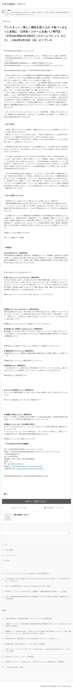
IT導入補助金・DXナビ (14, 4)
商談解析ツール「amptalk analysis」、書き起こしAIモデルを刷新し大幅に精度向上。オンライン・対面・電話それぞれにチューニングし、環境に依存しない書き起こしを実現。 (38, 632)
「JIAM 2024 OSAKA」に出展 (14, 667)
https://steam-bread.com (16, 464)
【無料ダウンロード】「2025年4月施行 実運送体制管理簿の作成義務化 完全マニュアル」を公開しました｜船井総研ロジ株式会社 (38, 625)
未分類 (7, 560)
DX (7, 494)
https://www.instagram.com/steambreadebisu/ (27, 466)
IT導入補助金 (9, 550)
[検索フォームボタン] (69, 533)
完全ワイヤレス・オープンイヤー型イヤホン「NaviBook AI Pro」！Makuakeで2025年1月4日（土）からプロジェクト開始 (37, 650)
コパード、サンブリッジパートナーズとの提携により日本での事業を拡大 (27, 573)
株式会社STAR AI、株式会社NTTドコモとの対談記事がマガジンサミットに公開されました (32, 638)
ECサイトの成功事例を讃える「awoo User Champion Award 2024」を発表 (27, 586)
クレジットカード (10, 555)
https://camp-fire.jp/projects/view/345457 (30, 469)
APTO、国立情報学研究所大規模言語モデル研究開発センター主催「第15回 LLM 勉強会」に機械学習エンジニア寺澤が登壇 (38, 598)
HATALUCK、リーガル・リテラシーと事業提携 (19, 656)
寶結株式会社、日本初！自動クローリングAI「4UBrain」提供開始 (25, 644)
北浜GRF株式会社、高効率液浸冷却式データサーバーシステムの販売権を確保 (28, 618)
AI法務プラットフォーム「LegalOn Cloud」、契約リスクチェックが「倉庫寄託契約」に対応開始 (34, 662)
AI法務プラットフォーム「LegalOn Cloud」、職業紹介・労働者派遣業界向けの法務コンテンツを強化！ (36, 591)
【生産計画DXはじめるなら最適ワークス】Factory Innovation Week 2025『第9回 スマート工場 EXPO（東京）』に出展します (37, 580)
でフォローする (21, 508)
